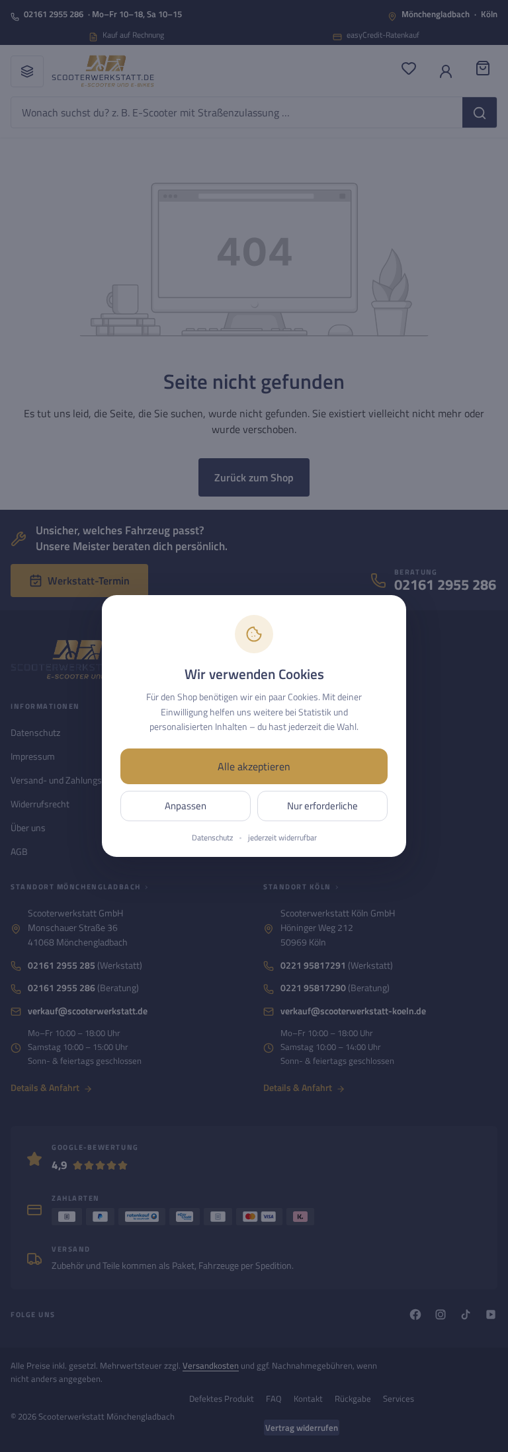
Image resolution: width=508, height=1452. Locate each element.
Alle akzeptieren (254, 766)
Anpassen (185, 805)
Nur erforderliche (322, 805)
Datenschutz (212, 838)
